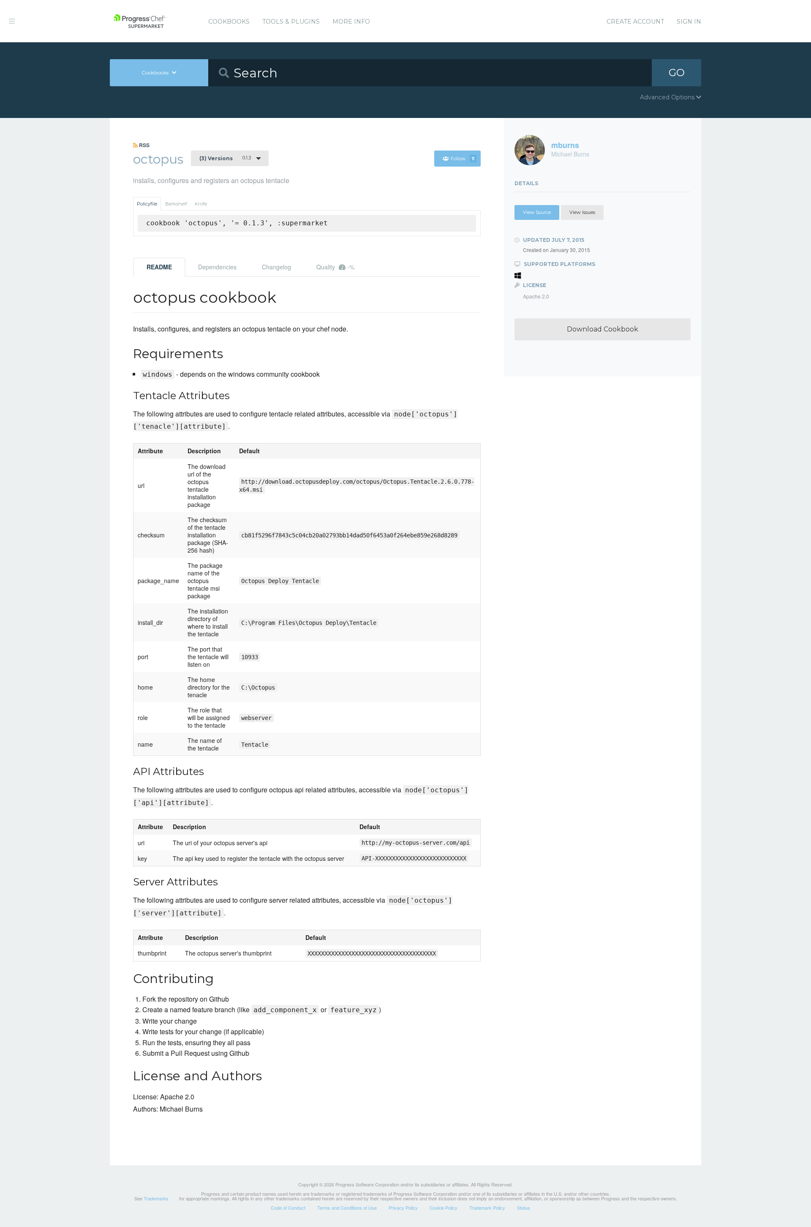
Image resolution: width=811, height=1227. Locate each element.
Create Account (635, 21)
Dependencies (217, 267)
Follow (462, 159)
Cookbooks (229, 21)
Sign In (689, 21)
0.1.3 (225, 158)
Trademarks (156, 1198)
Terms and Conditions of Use (347, 1207)
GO (677, 72)
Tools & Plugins (291, 21)
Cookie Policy (443, 1207)
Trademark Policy (487, 1207)
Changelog (276, 267)
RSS (144, 145)
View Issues (582, 212)
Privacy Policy (403, 1207)
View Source (537, 212)
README (159, 267)
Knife (201, 204)
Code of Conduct (288, 1207)
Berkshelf (176, 204)
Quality (335, 267)
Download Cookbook (602, 329)
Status (523, 1207)
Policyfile (147, 204)
